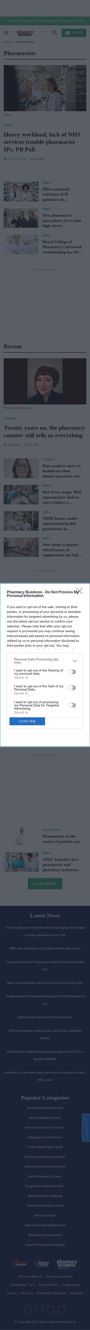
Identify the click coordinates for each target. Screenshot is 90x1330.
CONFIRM (27, 721)
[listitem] (45, 661)
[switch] (72, 672)
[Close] (81, 592)
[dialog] (45, 665)
